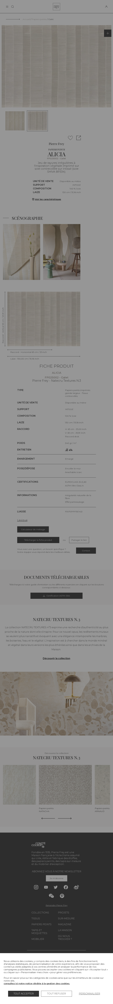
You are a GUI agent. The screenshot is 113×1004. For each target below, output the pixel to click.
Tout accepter (24, 993)
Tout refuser (56, 993)
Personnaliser (89, 993)
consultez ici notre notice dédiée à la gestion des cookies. (37, 983)
